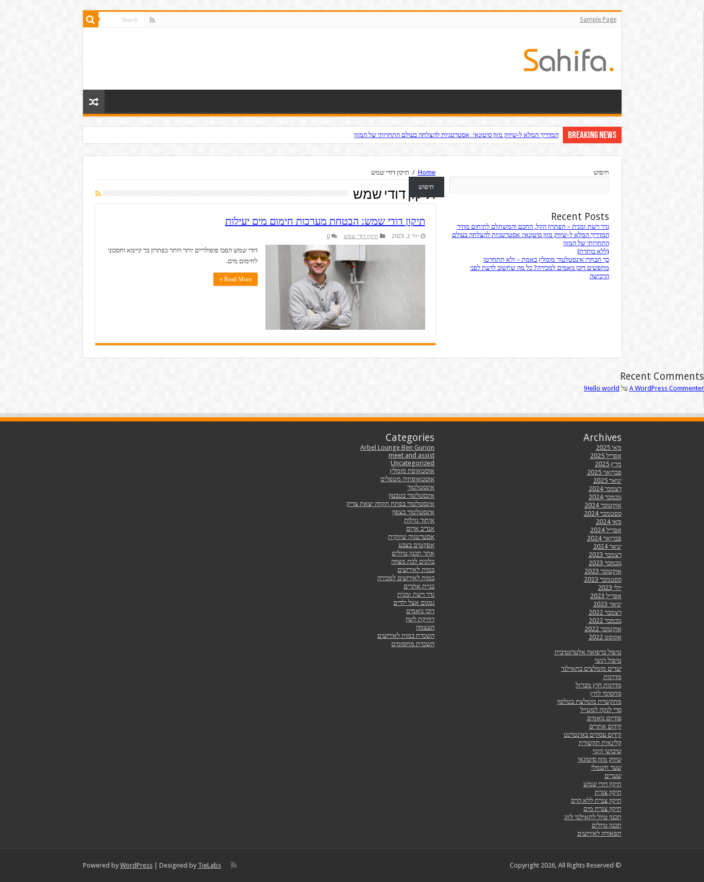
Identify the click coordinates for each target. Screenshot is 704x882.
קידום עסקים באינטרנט (593, 734)
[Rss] (152, 20)
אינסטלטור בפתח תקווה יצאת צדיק (390, 503)
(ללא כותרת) (593, 251)
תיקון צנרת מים (602, 808)
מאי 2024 (609, 521)
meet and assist (411, 455)
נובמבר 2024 (605, 497)
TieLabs (209, 865)
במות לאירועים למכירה (405, 578)
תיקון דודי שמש (361, 236)
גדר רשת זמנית (415, 594)
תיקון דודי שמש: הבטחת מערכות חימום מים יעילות (325, 221)
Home (426, 172)
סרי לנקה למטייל (601, 710)
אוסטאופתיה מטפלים (407, 479)
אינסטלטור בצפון (413, 512)
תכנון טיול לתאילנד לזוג (593, 817)
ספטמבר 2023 (603, 579)
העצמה (425, 627)
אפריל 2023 (606, 596)
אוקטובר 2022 (603, 629)
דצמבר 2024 (605, 489)
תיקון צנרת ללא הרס (596, 800)
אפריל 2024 (606, 530)
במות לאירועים (415, 569)
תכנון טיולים (607, 825)
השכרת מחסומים (412, 644)
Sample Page (598, 19)
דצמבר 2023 (605, 554)
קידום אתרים (605, 726)
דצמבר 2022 (605, 612)
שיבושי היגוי (607, 751)
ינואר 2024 (607, 546)
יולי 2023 (610, 587)
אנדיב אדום (420, 528)
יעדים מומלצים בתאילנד (591, 668)
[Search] (90, 19)
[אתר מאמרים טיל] (569, 58)
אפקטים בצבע (416, 545)
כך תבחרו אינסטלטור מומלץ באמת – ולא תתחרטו (546, 259)
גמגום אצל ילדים (413, 602)
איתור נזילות (419, 520)
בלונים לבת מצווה (412, 561)
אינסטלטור (420, 487)
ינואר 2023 (607, 604)
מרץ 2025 (608, 464)
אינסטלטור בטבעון (411, 495)
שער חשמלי (606, 767)
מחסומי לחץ (606, 693)
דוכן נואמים (420, 611)
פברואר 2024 (604, 538)
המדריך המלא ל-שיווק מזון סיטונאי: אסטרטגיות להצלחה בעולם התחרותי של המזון (456, 135)
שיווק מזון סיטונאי (600, 759)
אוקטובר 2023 (603, 571)
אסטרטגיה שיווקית (411, 536)
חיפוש (601, 172)
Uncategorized (412, 463)
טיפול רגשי (608, 660)
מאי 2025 (609, 447)
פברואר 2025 (604, 472)
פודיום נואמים (604, 718)
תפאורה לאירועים (599, 833)
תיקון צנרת (608, 792)
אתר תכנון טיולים (413, 553)
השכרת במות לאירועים (405, 635)
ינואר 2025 (607, 480)
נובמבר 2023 (605, 563)
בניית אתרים (419, 586)
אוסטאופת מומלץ (412, 470)
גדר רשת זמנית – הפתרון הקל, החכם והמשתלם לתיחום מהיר (533, 226)
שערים (613, 775)
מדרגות (613, 677)
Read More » (236, 279)
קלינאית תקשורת (600, 743)
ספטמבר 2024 (603, 513)
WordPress (136, 865)
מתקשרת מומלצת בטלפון (589, 701)
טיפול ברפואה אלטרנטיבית (588, 652)
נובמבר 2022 (605, 620)
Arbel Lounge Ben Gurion (397, 447)
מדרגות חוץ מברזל (599, 685)
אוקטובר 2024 (603, 505)
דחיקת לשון (420, 619)
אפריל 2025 (606, 456)
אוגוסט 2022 (605, 637)
